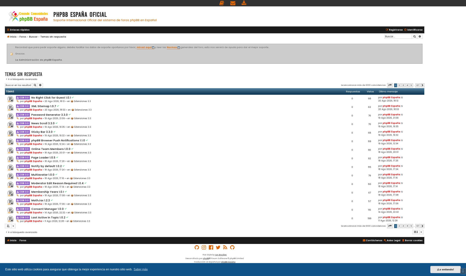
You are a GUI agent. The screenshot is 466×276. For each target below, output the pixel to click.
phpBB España (33, 101)
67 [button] (417, 85)
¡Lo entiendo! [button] (445, 269)
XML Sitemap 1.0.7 (44, 106)
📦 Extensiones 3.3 (81, 101)
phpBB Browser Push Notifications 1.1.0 (58, 140)
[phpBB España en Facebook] (211, 247)
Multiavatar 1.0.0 (43, 175)
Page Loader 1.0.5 (43, 157)
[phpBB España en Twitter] (218, 247)
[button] (390, 85)
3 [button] (403, 85)
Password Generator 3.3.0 (49, 115)
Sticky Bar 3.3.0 (42, 132)
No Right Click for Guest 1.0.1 (51, 97)
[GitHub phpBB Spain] (197, 247)
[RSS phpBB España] (225, 247)
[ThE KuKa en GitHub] (232, 247)
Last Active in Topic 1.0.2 (48, 217)
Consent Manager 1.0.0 (47, 209)
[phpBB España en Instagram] (204, 247)
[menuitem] (222, 3)
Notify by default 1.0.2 (46, 166)
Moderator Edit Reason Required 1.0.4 (57, 183)
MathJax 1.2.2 (41, 200)
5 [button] (411, 85)
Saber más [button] (141, 269)
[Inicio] (28, 17)
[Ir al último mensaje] (402, 97)
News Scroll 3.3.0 (43, 123)
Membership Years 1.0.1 (48, 192)
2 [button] (399, 85)
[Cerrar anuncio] (422, 44)
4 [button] (407, 85)
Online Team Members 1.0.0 (51, 149)
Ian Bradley (221, 254)
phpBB (206, 258)
